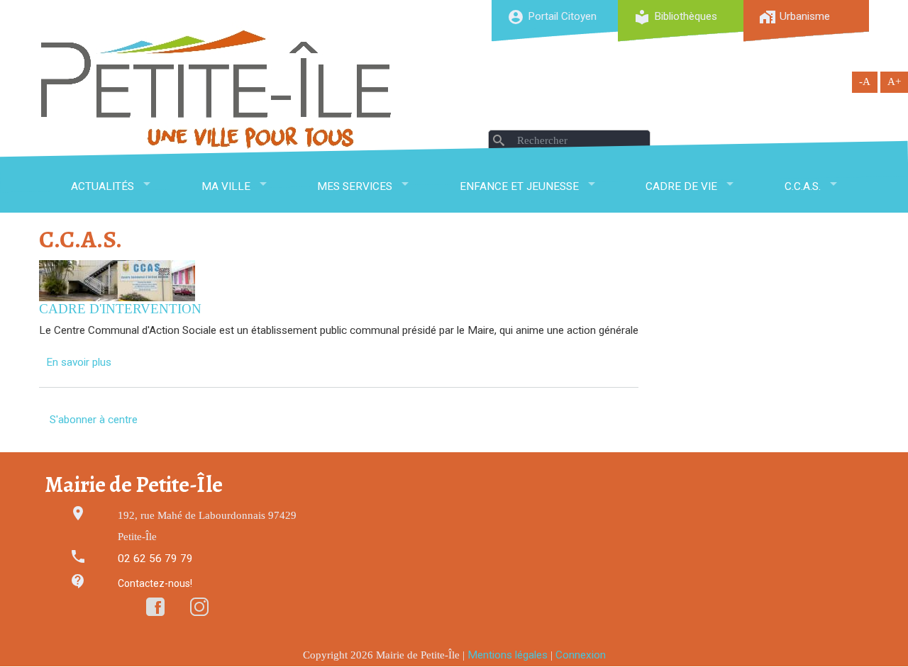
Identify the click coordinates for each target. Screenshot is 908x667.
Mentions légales (507, 655)
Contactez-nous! (155, 583)
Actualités (102, 186)
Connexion (580, 655)
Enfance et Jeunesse (519, 186)
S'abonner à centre (94, 419)
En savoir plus (78, 362)
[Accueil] (216, 89)
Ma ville (225, 186)
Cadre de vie (681, 186)
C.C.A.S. (803, 186)
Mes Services (354, 186)
